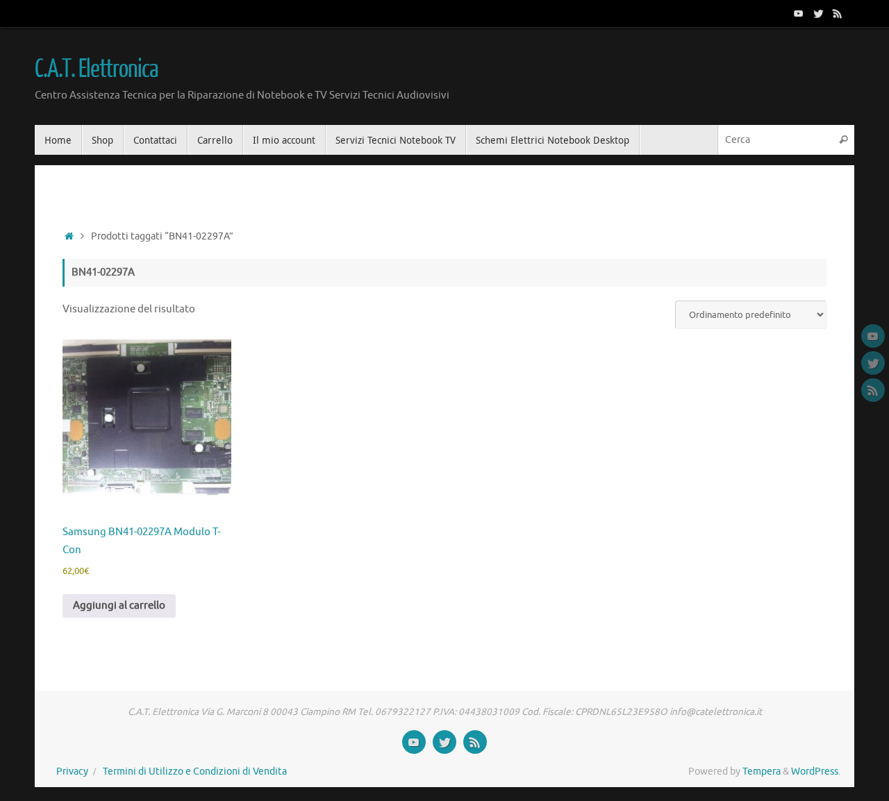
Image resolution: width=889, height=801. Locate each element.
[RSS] (837, 13)
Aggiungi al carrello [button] (119, 605)
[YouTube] (798, 13)
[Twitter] (818, 13)
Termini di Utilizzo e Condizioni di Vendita (195, 771)
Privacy (72, 771)
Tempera (761, 771)
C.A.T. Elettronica (96, 69)
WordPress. (815, 771)
